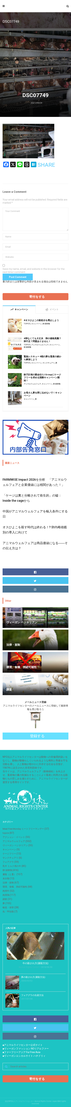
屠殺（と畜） (9, 874)
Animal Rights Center (29, 967)
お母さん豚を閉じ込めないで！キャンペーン (43, 394)
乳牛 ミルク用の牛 (12, 866)
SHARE (46, 165)
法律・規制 (8, 882)
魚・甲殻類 (8, 911)
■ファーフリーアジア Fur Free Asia (21, 1052)
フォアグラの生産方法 (32, 995)
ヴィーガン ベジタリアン (15, 845)
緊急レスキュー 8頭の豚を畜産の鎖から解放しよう (42, 358)
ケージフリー (9, 853)
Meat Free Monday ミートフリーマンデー (23, 829)
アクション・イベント (14, 837)
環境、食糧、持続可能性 (15, 886)
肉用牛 (6, 891)
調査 (5, 899)
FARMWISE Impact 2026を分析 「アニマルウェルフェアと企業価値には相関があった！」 (35, 482)
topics (27, 324)
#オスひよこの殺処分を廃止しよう (41, 320)
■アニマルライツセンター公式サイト (23, 1045)
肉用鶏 (6, 895)
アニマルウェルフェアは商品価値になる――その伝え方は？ (35, 545)
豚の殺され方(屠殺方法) (33, 977)
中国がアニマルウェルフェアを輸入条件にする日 (35, 513)
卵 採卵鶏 (46, 324)
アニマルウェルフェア (40, 345)
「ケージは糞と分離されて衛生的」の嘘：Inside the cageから (32, 498)
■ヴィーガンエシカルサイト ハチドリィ (24, 1055)
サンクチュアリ (49, 363)
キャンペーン (36, 324)
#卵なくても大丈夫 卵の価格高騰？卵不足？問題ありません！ (42, 340)
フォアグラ (8, 862)
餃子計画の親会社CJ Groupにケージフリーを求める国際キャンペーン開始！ (42, 377)
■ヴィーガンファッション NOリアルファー (26, 1048)
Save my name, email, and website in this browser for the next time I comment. (34, 270)
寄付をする (37, 296)
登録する (37, 736)
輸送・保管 (8, 907)
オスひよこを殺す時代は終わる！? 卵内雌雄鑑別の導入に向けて (35, 529)
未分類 (6, 878)
